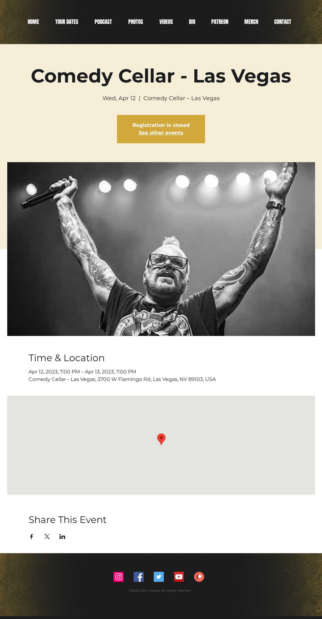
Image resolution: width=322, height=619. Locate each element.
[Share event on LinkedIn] (62, 536)
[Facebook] (139, 577)
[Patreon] (199, 577)
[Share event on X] (47, 536)
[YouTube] (179, 577)
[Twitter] (159, 577)
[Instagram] (119, 577)
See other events (161, 133)
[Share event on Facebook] (32, 536)
